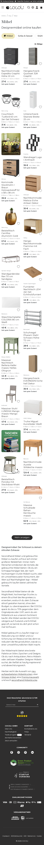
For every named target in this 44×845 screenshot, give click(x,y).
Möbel (15, 15)
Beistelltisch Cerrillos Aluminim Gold (9, 233)
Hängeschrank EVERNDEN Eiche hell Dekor (33, 381)
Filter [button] (39, 44)
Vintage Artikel (8, 677)
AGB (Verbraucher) (16, 836)
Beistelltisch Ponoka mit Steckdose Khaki (10, 482)
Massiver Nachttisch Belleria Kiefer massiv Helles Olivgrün (8, 365)
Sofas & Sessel (25, 36)
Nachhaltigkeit (10, 732)
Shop (10, 15)
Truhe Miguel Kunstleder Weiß (32, 422)
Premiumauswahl (30, 677)
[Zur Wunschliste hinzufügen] (18, 64)
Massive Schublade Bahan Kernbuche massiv (29, 510)
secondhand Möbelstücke (24, 680)
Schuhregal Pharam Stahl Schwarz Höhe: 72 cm (31, 336)
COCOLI (3, 15)
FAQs (26, 732)
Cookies (39, 836)
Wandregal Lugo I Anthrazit (32, 158)
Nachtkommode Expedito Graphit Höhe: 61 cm (10, 73)
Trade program (12, 735)
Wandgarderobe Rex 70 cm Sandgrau (10, 276)
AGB (25, 836)
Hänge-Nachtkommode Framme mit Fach (32, 245)
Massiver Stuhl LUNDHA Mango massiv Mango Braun (10, 412)
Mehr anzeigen (22, 537)
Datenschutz (32, 836)
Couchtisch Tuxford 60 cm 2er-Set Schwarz (10, 116)
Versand (27, 735)
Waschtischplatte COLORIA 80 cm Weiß (11, 319)
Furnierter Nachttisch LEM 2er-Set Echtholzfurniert (32, 290)
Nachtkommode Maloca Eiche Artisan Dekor (32, 200)
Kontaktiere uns (30, 729)
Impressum (6, 836)
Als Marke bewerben (12, 738)
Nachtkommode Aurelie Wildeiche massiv (33, 464)
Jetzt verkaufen (11, 741)
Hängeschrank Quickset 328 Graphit (31, 73)
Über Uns (8, 729)
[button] (2, 7)
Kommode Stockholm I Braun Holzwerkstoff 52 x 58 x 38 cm (10, 187)
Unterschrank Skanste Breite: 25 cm (31, 116)
